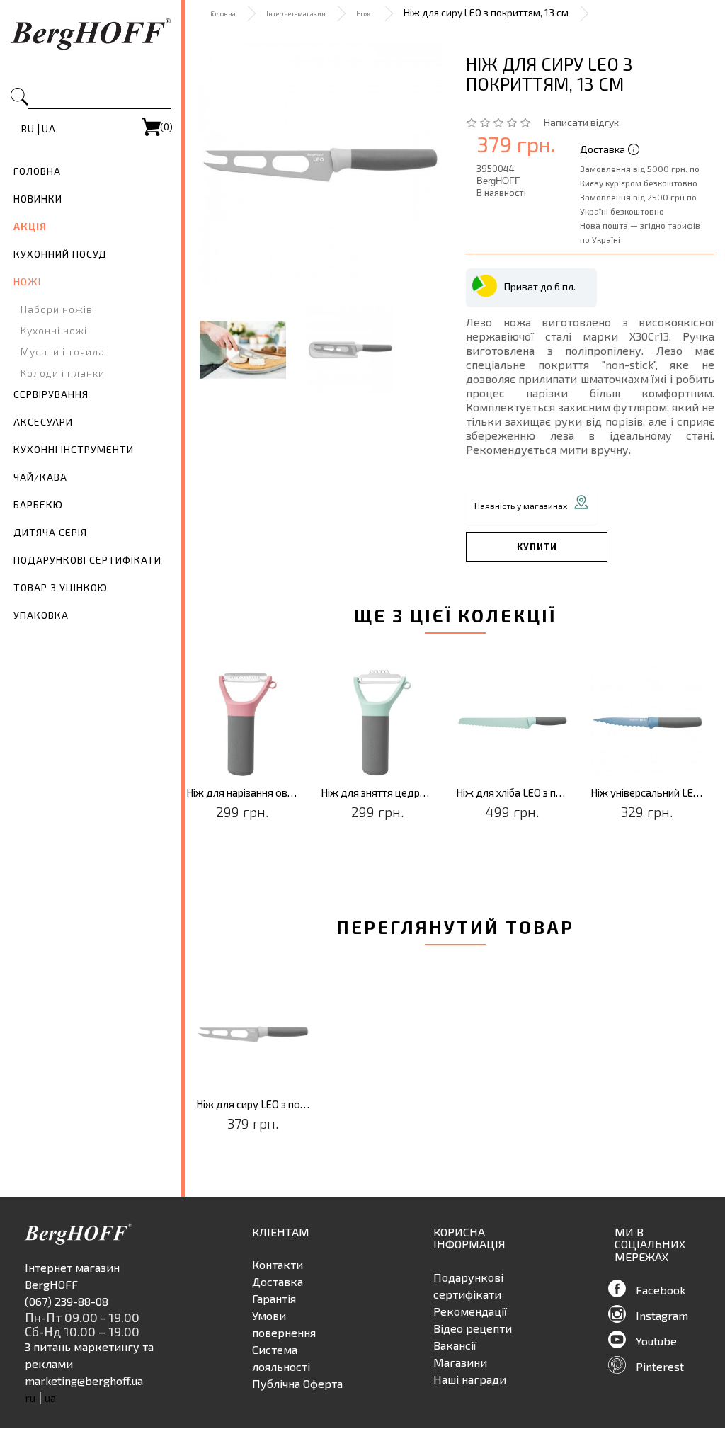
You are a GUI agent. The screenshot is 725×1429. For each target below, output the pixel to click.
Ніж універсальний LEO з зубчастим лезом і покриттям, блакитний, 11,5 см (647, 793)
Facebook (660, 1290)
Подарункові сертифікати (87, 560)
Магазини (460, 1362)
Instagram (662, 1315)
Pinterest (660, 1366)
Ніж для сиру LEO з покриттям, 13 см (253, 1104)
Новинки (37, 199)
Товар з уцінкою (60, 587)
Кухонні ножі (54, 330)
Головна (37, 171)
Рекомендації (470, 1311)
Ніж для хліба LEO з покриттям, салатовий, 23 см (513, 793)
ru (28, 129)
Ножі (27, 281)
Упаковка (41, 615)
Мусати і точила (63, 352)
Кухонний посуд (60, 254)
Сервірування (51, 394)
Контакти (277, 1264)
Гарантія (274, 1298)
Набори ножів (57, 309)
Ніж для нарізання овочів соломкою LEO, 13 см (243, 793)
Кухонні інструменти (73, 449)
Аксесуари (43, 422)
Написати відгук (581, 122)
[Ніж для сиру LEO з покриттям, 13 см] (320, 164)
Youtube (656, 1341)
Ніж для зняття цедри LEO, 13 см (378, 793)
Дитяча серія (50, 532)
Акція (30, 226)
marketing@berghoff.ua (84, 1380)
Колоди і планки (63, 373)
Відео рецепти (472, 1328)
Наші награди (469, 1379)
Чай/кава (40, 477)
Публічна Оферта (297, 1383)
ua (49, 129)
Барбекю (38, 505)
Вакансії (454, 1345)
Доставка (277, 1281)
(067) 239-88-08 (66, 1301)
